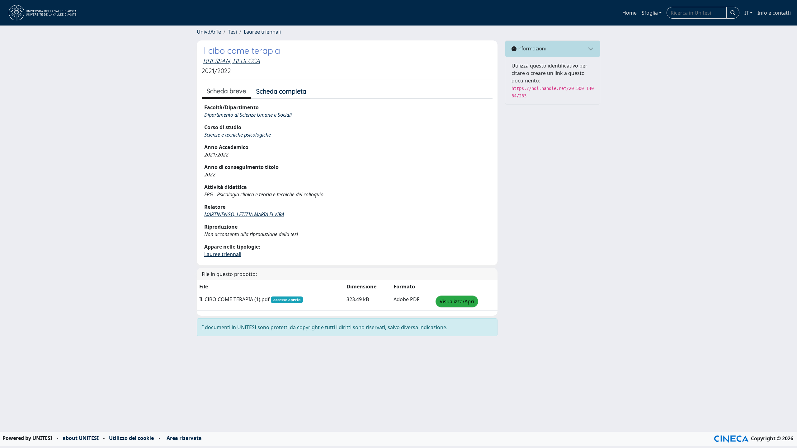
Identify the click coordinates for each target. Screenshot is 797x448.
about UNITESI (81, 438)
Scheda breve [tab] (226, 91)
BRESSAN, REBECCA (231, 61)
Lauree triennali (262, 31)
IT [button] (746, 12)
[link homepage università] (42, 13)
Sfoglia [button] (650, 12)
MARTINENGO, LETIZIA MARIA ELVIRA (244, 214)
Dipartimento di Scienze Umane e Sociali (248, 114)
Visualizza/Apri (457, 301)
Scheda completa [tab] (281, 91)
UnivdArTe (209, 31)
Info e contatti (774, 12)
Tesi (232, 31)
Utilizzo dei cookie (131, 438)
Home (629, 12)
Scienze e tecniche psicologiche (237, 134)
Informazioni (531, 48)
